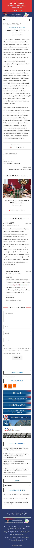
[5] (16, 210)
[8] (21, 210)
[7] (19, 210)
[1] (9, 210)
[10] (24, 210)
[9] (22, 210)
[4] (14, 210)
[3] (13, 210)
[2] (11, 210)
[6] (17, 210)
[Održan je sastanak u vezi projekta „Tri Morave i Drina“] (17, 188)
